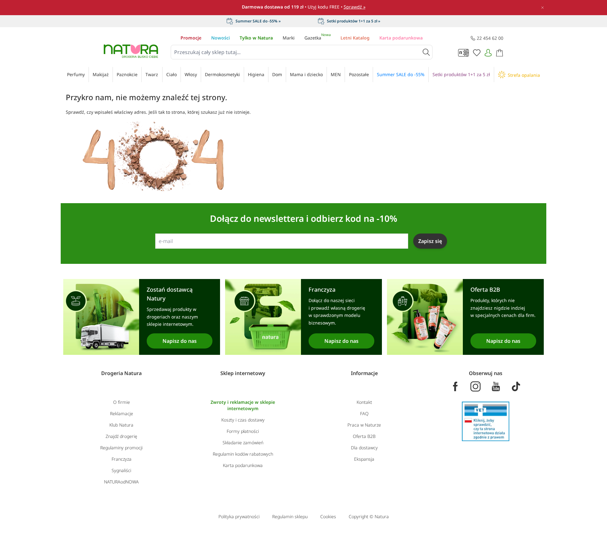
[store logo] (131, 51)
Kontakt (364, 402)
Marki (289, 38)
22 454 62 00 (490, 38)
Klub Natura (121, 425)
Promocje (191, 38)
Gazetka (317, 38)
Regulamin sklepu (290, 516)
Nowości (220, 38)
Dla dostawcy (364, 448)
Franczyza (122, 459)
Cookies (328, 516)
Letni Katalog (355, 38)
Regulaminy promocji (121, 448)
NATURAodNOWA (121, 482)
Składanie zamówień (243, 443)
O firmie (121, 402)
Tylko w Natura (256, 38)
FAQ (364, 413)
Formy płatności (243, 431)
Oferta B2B (364, 436)
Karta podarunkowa (401, 38)
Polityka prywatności (239, 516)
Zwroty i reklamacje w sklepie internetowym (243, 405)
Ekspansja (364, 459)
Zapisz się (430, 241)
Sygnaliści (121, 470)
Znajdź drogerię (121, 436)
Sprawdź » (354, 7)
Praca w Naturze (364, 425)
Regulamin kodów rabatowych (243, 454)
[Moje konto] (488, 53)
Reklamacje (121, 413)
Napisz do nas (179, 340)
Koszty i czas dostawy (243, 420)
